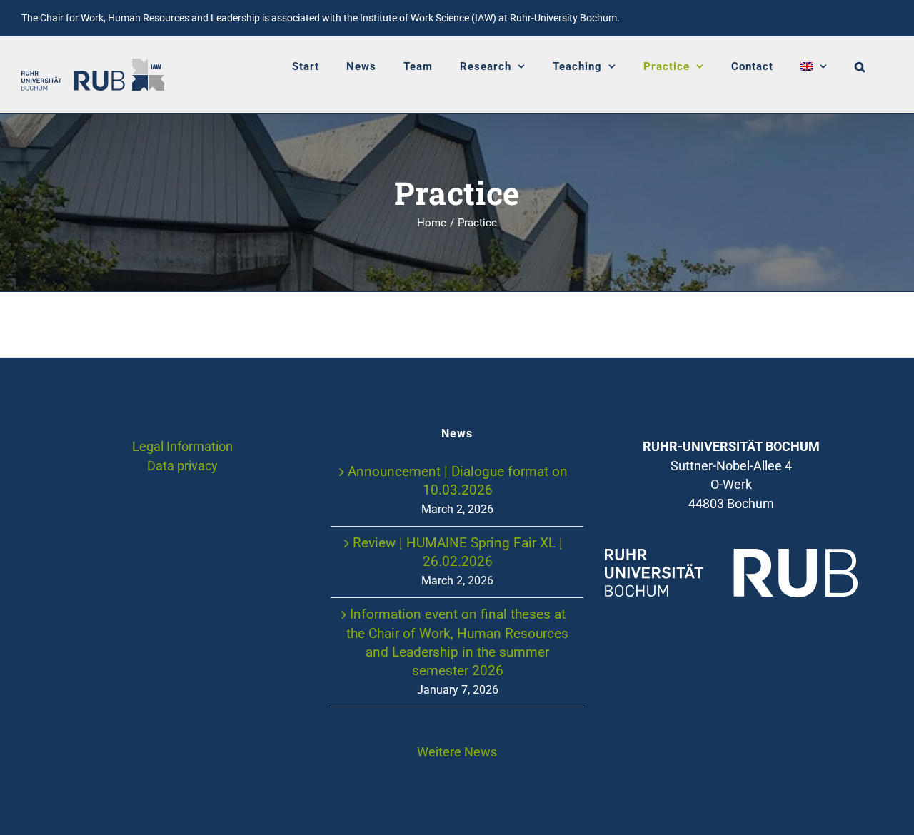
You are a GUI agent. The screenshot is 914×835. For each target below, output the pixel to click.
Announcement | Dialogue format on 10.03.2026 (458, 480)
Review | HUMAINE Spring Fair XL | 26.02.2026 (458, 552)
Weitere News (457, 752)
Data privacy (182, 466)
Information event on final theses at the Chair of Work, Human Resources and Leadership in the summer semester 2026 (457, 642)
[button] (860, 66)
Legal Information (182, 447)
